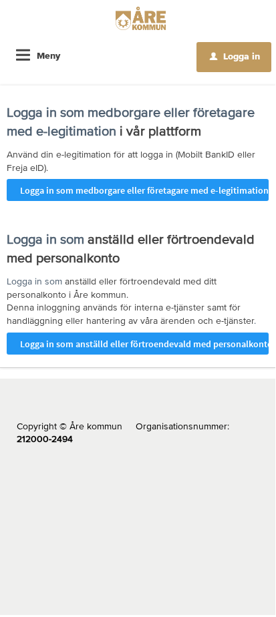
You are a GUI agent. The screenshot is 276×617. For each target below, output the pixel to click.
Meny (48, 55)
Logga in (235, 56)
